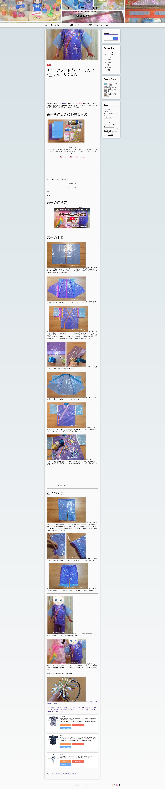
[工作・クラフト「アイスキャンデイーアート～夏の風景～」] (105, 94)
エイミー (110, 111)
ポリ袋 (58, 773)
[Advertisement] (72, 91)
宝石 (110, 131)
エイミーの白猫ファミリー (110, 114)
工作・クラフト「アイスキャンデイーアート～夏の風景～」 (112, 94)
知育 (108, 67)
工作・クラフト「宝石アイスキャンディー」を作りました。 (112, 90)
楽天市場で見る (78, 724)
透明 (111, 135)
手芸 (108, 60)
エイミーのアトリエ (82, 8)
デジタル (105, 124)
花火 (73, 773)
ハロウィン (114, 124)
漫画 (108, 65)
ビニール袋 (54, 773)
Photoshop (106, 111)
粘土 (115, 132)
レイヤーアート (113, 128)
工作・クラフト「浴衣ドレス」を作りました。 (60, 708)
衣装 (75, 773)
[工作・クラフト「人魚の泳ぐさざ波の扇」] (105, 84)
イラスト (109, 52)
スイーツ (107, 120)
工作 (49, 64)
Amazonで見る (65, 724)
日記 (108, 62)
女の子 (106, 131)
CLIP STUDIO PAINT (110, 109)
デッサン (109, 56)
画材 (113, 132)
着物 (70, 773)
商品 (108, 57)
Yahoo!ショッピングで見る (65, 728)
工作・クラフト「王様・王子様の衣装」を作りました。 (64, 709)
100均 (105, 109)
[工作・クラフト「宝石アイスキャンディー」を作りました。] (105, 90)
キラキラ (108, 117)
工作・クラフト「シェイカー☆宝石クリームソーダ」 (112, 87)
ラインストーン (107, 128)
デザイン (109, 54)
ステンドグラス (109, 122)
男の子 (67, 773)
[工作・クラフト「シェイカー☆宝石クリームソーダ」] (105, 87)
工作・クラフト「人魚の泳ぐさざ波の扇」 (112, 84)
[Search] (115, 38)
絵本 (108, 70)
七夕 (62, 773)
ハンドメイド (109, 127)
